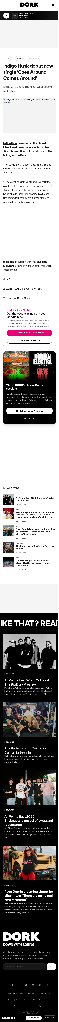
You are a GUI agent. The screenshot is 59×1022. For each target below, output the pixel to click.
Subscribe (34, 1018)
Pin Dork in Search (29, 340)
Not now (49, 1018)
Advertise (11, 993)
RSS (34, 1000)
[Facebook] (19, 985)
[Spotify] (40, 985)
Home (7, 58)
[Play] (6, 16)
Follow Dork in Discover (29, 333)
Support (21, 993)
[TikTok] (47, 985)
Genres (10, 1000)
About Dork (31, 993)
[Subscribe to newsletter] (51, 966)
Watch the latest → (29, 418)
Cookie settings (45, 1000)
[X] (26, 985)
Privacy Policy (44, 993)
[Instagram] (12, 985)
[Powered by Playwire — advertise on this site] (29, 1013)
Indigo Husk (10, 143)
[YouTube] (33, 985)
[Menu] (53, 4)
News (19, 58)
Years (18, 1000)
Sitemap (27, 1000)
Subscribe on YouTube (31, 411)
